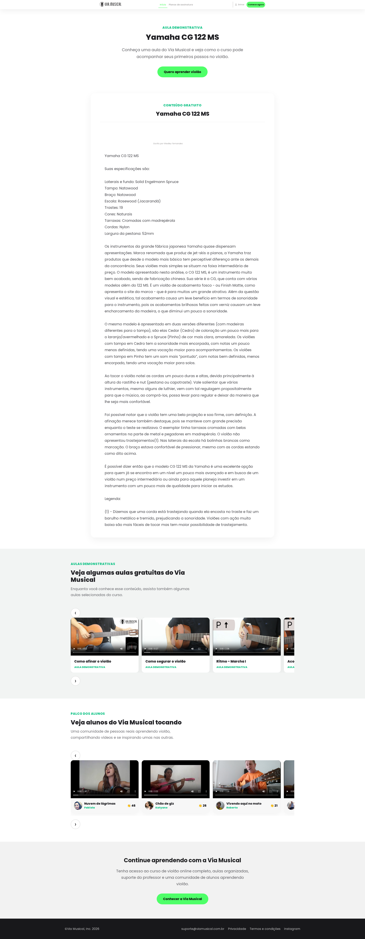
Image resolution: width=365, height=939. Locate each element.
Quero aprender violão (182, 72)
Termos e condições (265, 929)
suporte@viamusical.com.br (202, 929)
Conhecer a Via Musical (182, 899)
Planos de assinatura (181, 4)
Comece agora (256, 4)
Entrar (241, 4)
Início (163, 4)
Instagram (292, 929)
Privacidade (237, 929)
